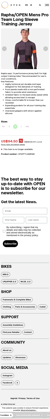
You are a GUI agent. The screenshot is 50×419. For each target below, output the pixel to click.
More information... (29, 410)
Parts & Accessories (25, 307)
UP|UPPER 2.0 (9, 281)
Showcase (20, 357)
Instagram (7, 375)
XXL (27, 126)
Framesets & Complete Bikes (17, 299)
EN (26, 5)
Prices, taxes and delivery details (13, 144)
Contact (28, 332)
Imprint (14, 398)
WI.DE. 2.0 (26, 281)
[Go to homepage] (11, 5)
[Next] (45, 48)
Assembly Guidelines (13, 325)
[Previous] (4, 48)
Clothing (7, 307)
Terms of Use (33, 398)
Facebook (7, 382)
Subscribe (10, 243)
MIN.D (5, 274)
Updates (7, 357)
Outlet (42, 307)
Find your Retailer (11, 332)
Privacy (22, 398)
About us (7, 350)
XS (3, 126)
